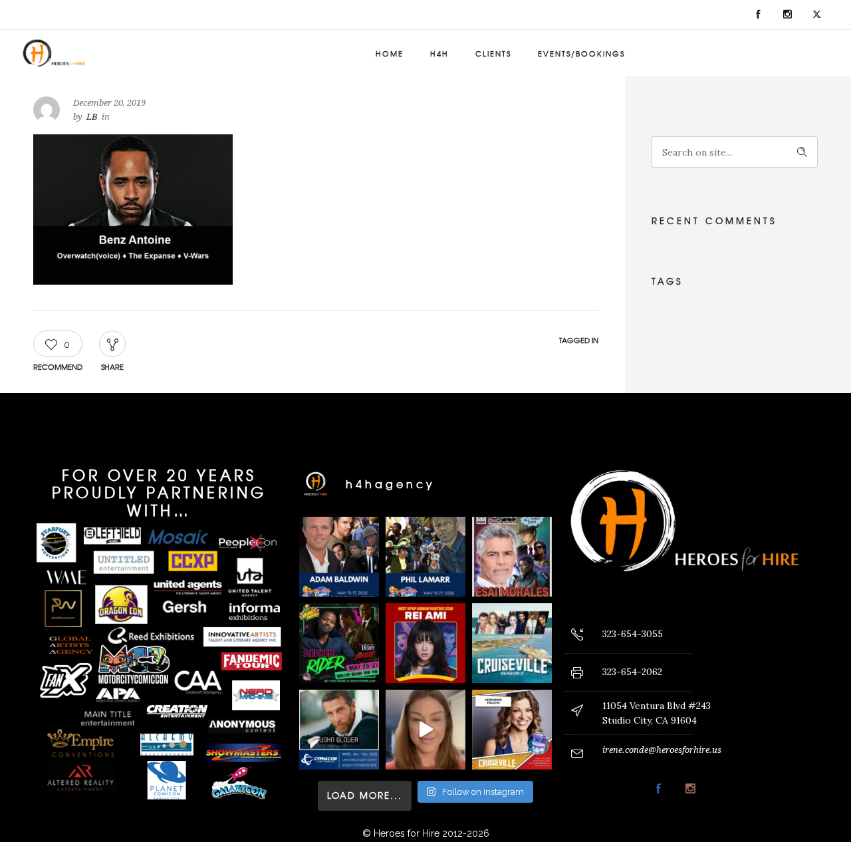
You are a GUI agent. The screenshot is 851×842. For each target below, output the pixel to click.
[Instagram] (787, 14)
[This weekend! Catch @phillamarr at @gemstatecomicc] (425, 557)
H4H (439, 53)
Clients (493, 53)
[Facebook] (758, 14)
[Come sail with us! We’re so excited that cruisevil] (512, 643)
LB (92, 117)
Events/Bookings (581, 53)
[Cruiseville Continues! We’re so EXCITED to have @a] (512, 730)
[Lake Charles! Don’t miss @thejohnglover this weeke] (339, 730)
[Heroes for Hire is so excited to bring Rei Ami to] (425, 643)
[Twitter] (816, 14)
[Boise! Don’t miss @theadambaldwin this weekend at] (339, 557)
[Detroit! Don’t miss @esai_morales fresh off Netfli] (512, 557)
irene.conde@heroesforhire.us (661, 750)
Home (390, 53)
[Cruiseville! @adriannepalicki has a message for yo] (425, 730)
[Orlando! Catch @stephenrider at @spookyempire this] (339, 643)
